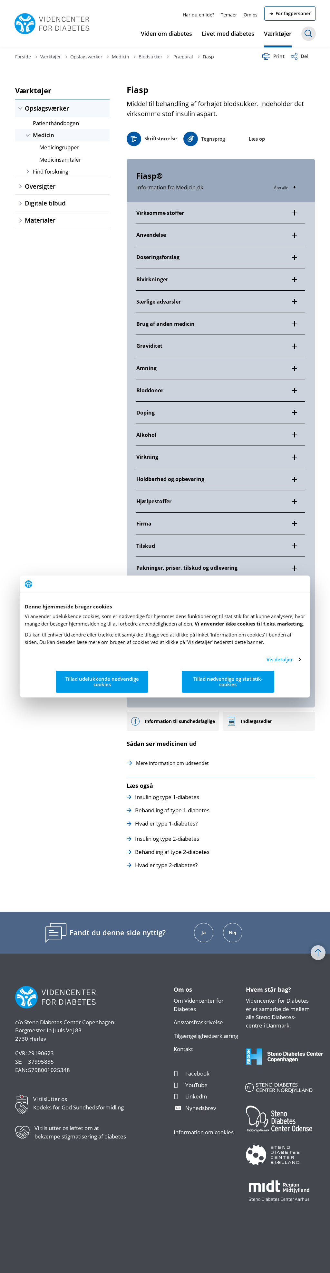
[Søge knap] (308, 33)
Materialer (40, 220)
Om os (250, 15)
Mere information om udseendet (172, 763)
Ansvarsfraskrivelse (198, 1022)
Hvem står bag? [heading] (268, 989)
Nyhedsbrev (200, 1108)
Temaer (229, 15)
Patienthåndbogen (56, 123)
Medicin (43, 135)
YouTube (196, 1085)
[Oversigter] (20, 186)
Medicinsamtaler (60, 159)
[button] (204, 139)
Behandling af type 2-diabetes (172, 852)
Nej (232, 932)
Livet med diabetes (228, 33)
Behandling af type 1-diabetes (172, 810)
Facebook (197, 1073)
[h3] (221, 213)
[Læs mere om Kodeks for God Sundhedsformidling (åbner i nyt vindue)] (24, 1104)
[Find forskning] (28, 171)
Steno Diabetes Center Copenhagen (69, 1022)
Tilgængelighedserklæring (206, 1035)
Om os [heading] (183, 989)
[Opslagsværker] (20, 108)
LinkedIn (196, 1096)
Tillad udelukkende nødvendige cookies (102, 681)
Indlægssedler (256, 721)
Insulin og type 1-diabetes (167, 797)
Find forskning (50, 171)
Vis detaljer (280, 659)
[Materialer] (20, 220)
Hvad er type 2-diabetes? (166, 865)
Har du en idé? (198, 15)
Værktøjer (278, 33)
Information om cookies (204, 1132)
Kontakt (183, 1049)
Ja (203, 932)
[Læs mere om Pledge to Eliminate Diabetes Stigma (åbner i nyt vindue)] (24, 1132)
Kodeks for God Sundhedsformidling (78, 1107)
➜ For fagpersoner (290, 13)
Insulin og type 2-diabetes (167, 838)
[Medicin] (28, 135)
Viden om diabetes (166, 33)
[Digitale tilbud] (20, 203)
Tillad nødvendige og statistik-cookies (228, 681)
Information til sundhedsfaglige (180, 721)
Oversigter (40, 186)
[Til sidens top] (318, 953)
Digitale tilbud (45, 203)
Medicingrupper (59, 147)
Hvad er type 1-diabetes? (166, 823)
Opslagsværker (47, 108)
